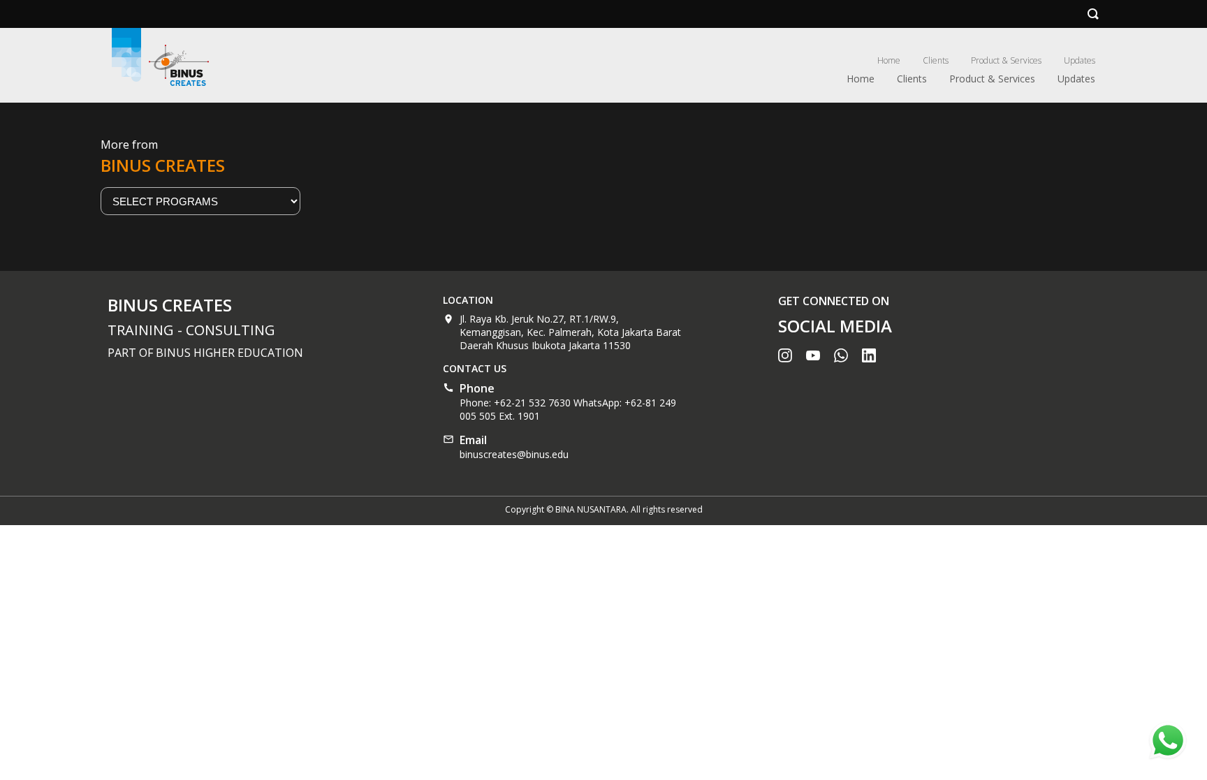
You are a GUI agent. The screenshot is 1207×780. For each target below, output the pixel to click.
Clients (936, 60)
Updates (1079, 60)
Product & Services (1006, 60)
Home (888, 60)
